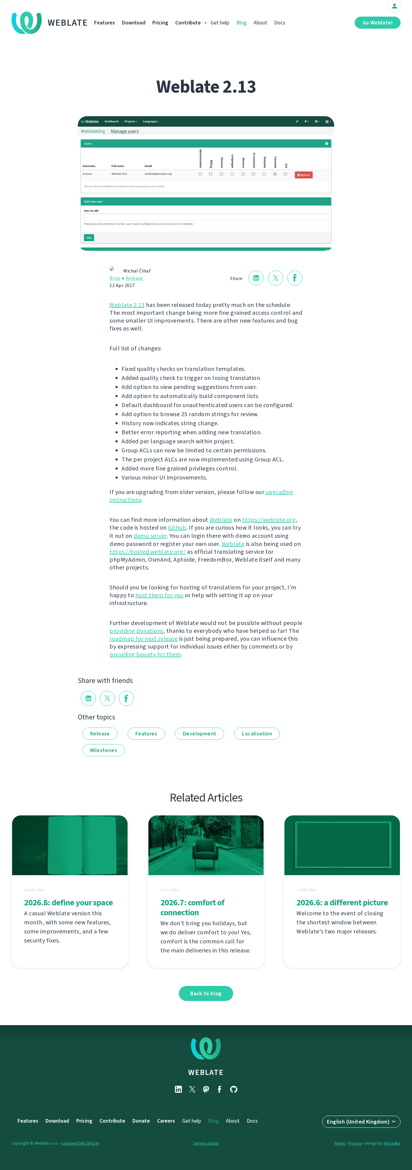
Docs (279, 22)
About (260, 22)
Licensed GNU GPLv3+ (81, 1143)
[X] (192, 1089)
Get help (220, 22)
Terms (339, 1143)
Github (177, 528)
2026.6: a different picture (342, 902)
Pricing (160, 22)
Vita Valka (392, 1143)
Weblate (68, 23)
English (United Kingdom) (358, 1121)
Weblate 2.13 (126, 305)
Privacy (355, 1143)
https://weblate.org (269, 520)
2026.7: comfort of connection (192, 907)
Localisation (257, 733)
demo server (150, 536)
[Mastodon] (206, 1089)
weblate (205, 1072)
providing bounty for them (145, 654)
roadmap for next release (143, 639)
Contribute (188, 22)
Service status (206, 1143)
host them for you (159, 595)
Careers (166, 1120)
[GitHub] (233, 1089)
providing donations (136, 631)
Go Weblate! (378, 22)
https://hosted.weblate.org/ (147, 552)
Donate (141, 1120)
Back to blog (206, 993)
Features (104, 22)
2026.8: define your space (68, 902)
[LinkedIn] (178, 1089)
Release (134, 278)
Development (199, 733)
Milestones (103, 750)
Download (133, 22)
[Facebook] (219, 1089)
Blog (241, 22)
